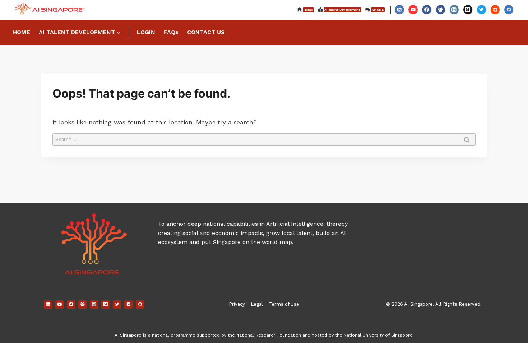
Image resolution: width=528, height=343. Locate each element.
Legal (257, 304)
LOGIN (146, 32)
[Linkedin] (399, 9)
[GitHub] (509, 9)
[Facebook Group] (440, 9)
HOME (21, 32)
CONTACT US (206, 32)
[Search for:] (264, 138)
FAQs (171, 32)
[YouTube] (413, 9)
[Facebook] (426, 9)
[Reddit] (495, 9)
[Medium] (468, 9)
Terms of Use (284, 304)
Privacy (237, 304)
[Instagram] (454, 9)
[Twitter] (481, 9)
